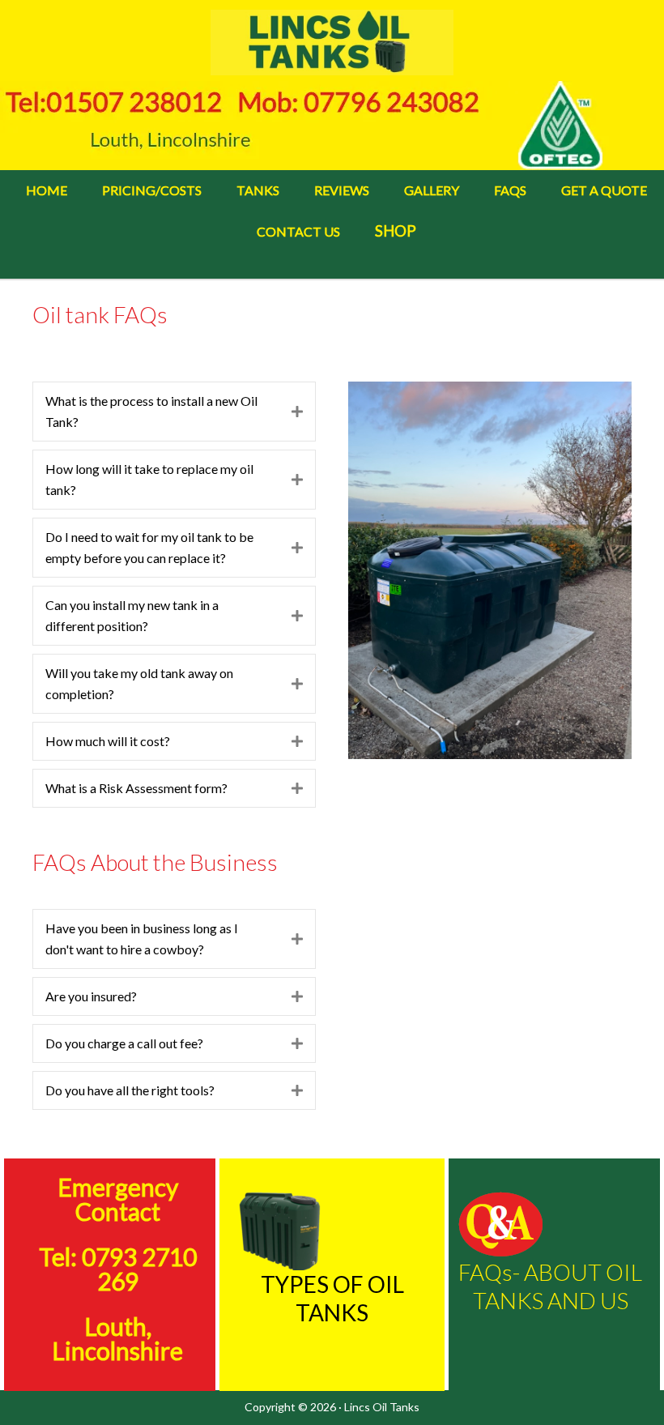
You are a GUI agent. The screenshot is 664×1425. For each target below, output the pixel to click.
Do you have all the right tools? (130, 1090)
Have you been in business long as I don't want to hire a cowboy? (141, 938)
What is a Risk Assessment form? (136, 788)
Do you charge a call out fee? (124, 1043)
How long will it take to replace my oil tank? (149, 479)
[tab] (174, 411)
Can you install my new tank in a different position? (132, 615)
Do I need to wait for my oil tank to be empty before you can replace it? (149, 547)
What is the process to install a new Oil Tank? (151, 411)
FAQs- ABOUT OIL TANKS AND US (550, 1286)
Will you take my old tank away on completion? (139, 683)
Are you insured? (91, 996)
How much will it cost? (107, 741)
